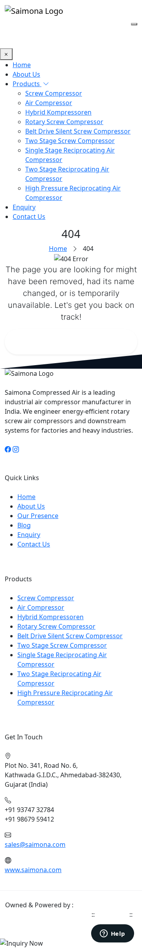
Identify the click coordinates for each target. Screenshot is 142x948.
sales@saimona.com (35, 844)
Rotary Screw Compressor (64, 121)
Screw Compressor (53, 93)
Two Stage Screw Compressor (70, 140)
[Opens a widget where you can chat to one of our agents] (112, 934)
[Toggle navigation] (134, 24)
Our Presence (37, 515)
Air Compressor (48, 102)
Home (22, 64)
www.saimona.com (33, 869)
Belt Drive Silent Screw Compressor (78, 131)
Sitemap (71, 924)
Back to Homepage (76, 341)
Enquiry (24, 207)
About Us (26, 74)
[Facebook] (8, 449)
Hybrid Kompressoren (58, 112)
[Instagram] (16, 449)
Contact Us (29, 216)
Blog (24, 525)
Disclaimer (112, 914)
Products (27, 83)
